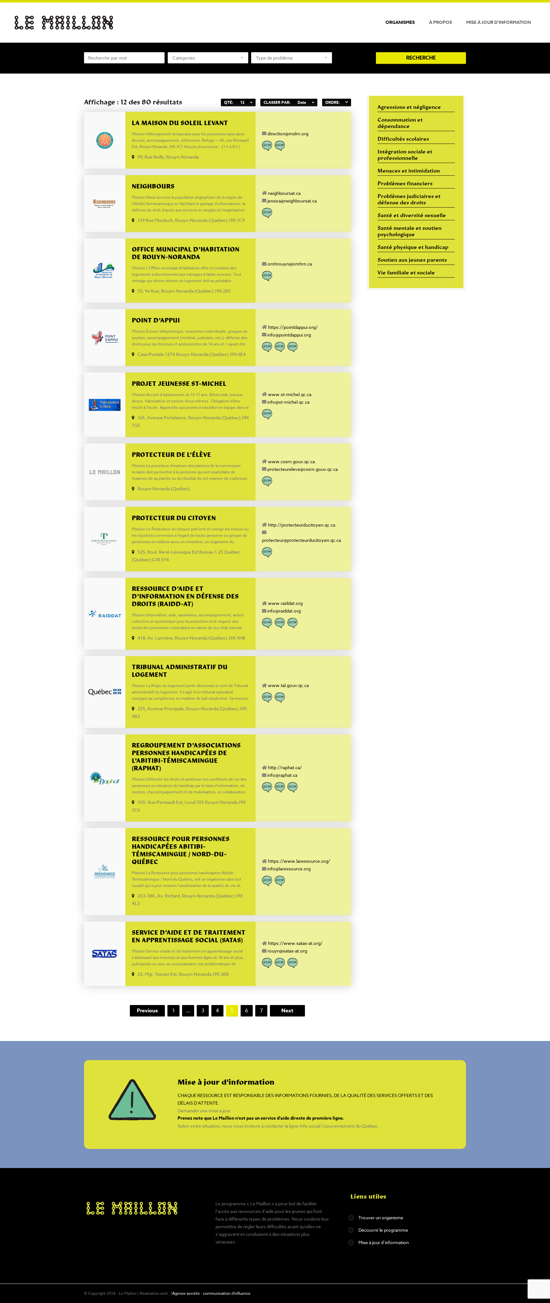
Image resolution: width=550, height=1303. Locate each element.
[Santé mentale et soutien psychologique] (292, 623)
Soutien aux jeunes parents (412, 260)
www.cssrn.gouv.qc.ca (291, 461)
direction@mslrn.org (287, 134)
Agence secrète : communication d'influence (211, 1293)
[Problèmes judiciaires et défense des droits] (292, 347)
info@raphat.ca (282, 775)
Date (302, 102)
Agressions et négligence (409, 107)
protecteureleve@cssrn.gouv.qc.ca (302, 469)
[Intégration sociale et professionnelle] (280, 146)
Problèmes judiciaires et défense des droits (409, 200)
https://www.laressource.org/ (299, 861)
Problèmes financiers (405, 184)
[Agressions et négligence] (267, 347)
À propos (440, 22)
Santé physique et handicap (412, 247)
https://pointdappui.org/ (293, 327)
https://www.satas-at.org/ (295, 943)
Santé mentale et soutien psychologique (409, 231)
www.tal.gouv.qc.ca (288, 685)
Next (287, 1011)
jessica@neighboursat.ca (292, 201)
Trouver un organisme (380, 1217)
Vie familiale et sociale (406, 273)
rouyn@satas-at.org (287, 951)
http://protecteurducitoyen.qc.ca (301, 525)
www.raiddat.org (285, 603)
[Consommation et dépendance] (267, 146)
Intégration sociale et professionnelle (404, 155)
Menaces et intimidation (408, 171)
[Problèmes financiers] (267, 276)
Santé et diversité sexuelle (411, 215)
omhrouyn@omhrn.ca (289, 264)
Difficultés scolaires (403, 139)
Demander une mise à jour (204, 1111)
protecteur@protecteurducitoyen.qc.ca (301, 540)
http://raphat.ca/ (285, 767)
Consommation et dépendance (400, 123)
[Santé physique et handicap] (292, 787)
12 (242, 102)
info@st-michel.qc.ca (288, 402)
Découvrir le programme (383, 1230)
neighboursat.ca (284, 193)
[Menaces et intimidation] (280, 347)
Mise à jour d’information (498, 22)
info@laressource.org (289, 869)
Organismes (400, 22)
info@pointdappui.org (289, 335)
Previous (147, 1011)
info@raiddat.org (284, 611)
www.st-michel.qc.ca (289, 394)
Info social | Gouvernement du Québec (338, 1126)
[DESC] (346, 102)
